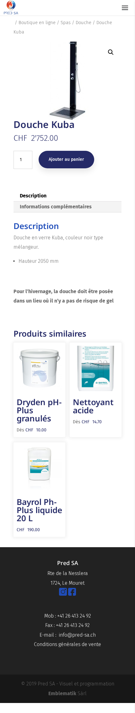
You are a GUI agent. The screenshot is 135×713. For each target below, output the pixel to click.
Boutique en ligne (37, 22)
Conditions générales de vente (67, 644)
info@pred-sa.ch (77, 635)
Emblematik (62, 693)
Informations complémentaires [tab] (56, 207)
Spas (66, 22)
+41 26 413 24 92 (74, 616)
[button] (110, 52)
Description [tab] (33, 196)
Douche (83, 22)
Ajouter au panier (66, 159)
